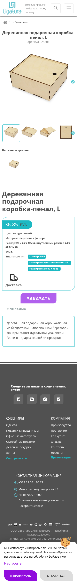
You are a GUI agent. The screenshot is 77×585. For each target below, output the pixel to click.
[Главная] (5, 22)
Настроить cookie (30, 506)
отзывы (56, 441)
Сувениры (15, 418)
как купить (58, 436)
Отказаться (56, 576)
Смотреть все (16, 458)
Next (73, 82)
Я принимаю (20, 576)
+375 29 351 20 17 (30, 482)
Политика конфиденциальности (41, 500)
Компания (60, 418)
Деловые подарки (18, 447)
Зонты (10, 452)
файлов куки (57, 556)
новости (57, 452)
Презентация (61, 457)
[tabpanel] (38, 82)
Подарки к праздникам (22, 430)
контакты (57, 447)
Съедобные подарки (20, 441)
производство (61, 425)
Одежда (11, 425)
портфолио (59, 430)
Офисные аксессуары (21, 436)
